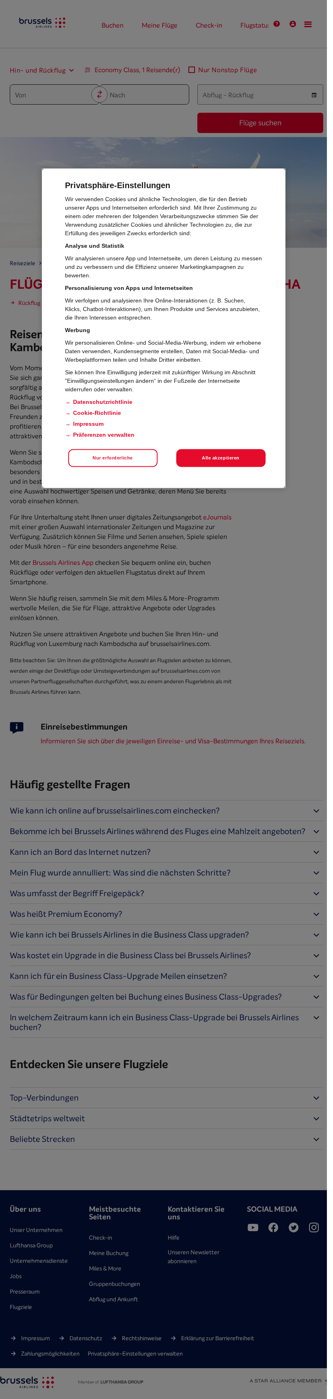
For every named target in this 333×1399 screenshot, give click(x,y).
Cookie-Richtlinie (97, 412)
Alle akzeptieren (221, 457)
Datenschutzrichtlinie (102, 401)
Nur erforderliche (113, 457)
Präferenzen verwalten (103, 434)
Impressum (88, 423)
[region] (163, 328)
